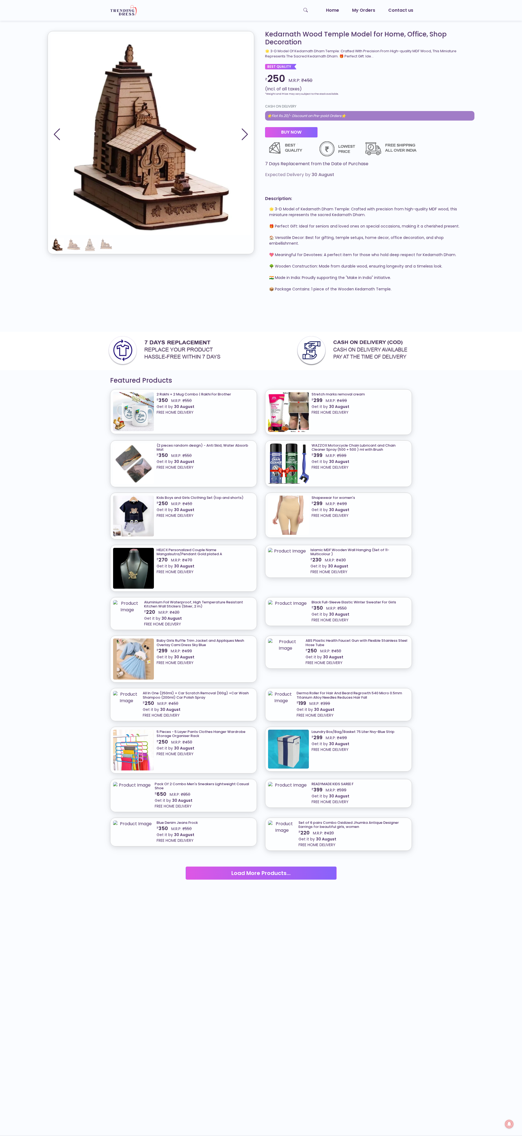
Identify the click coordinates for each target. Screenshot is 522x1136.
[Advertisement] (163, 314)
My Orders (363, 10)
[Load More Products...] (261, 866)
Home (332, 10)
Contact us (400, 10)
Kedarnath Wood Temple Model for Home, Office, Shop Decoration (356, 38)
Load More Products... (261, 873)
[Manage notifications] (509, 1124)
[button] (244, 134)
